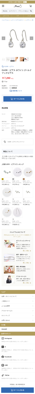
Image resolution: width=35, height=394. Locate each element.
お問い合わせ (6, 320)
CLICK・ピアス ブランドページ (14, 142)
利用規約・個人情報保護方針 (17, 384)
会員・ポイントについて (9, 296)
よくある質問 (6, 306)
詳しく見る (26, 250)
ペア (17, 16)
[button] (3, 38)
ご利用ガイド (6, 301)
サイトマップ (6, 315)
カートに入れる (19, 99)
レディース (6, 16)
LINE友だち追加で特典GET (17, 2)
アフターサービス (7, 311)
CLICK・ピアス (9, 66)
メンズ (29, 16)
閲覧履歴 (4, 329)
